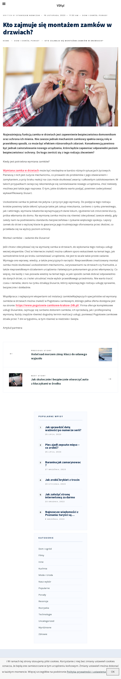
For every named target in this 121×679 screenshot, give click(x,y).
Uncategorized (46, 620)
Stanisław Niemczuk (28, 15)
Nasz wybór (45, 581)
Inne (41, 561)
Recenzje (43, 601)
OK (113, 671)
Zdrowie (43, 634)
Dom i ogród (90, 15)
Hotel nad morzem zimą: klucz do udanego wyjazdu (59, 354)
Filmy (41, 555)
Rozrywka (44, 607)
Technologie (45, 614)
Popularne (44, 588)
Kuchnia (43, 568)
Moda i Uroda (46, 574)
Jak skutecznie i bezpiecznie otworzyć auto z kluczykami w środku (60, 380)
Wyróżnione (45, 627)
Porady (103, 15)
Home (6, 40)
